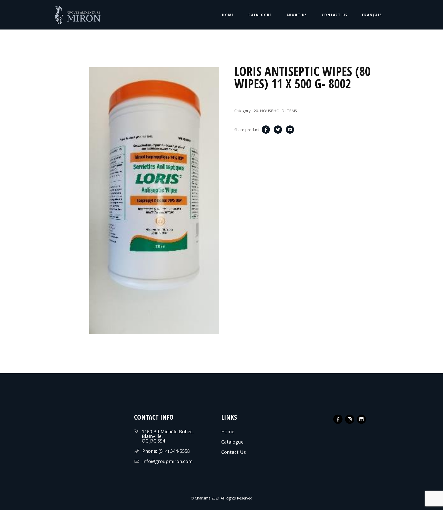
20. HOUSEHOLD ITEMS (275, 110)
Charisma (202, 498)
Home (227, 431)
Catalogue (232, 442)
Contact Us (233, 452)
